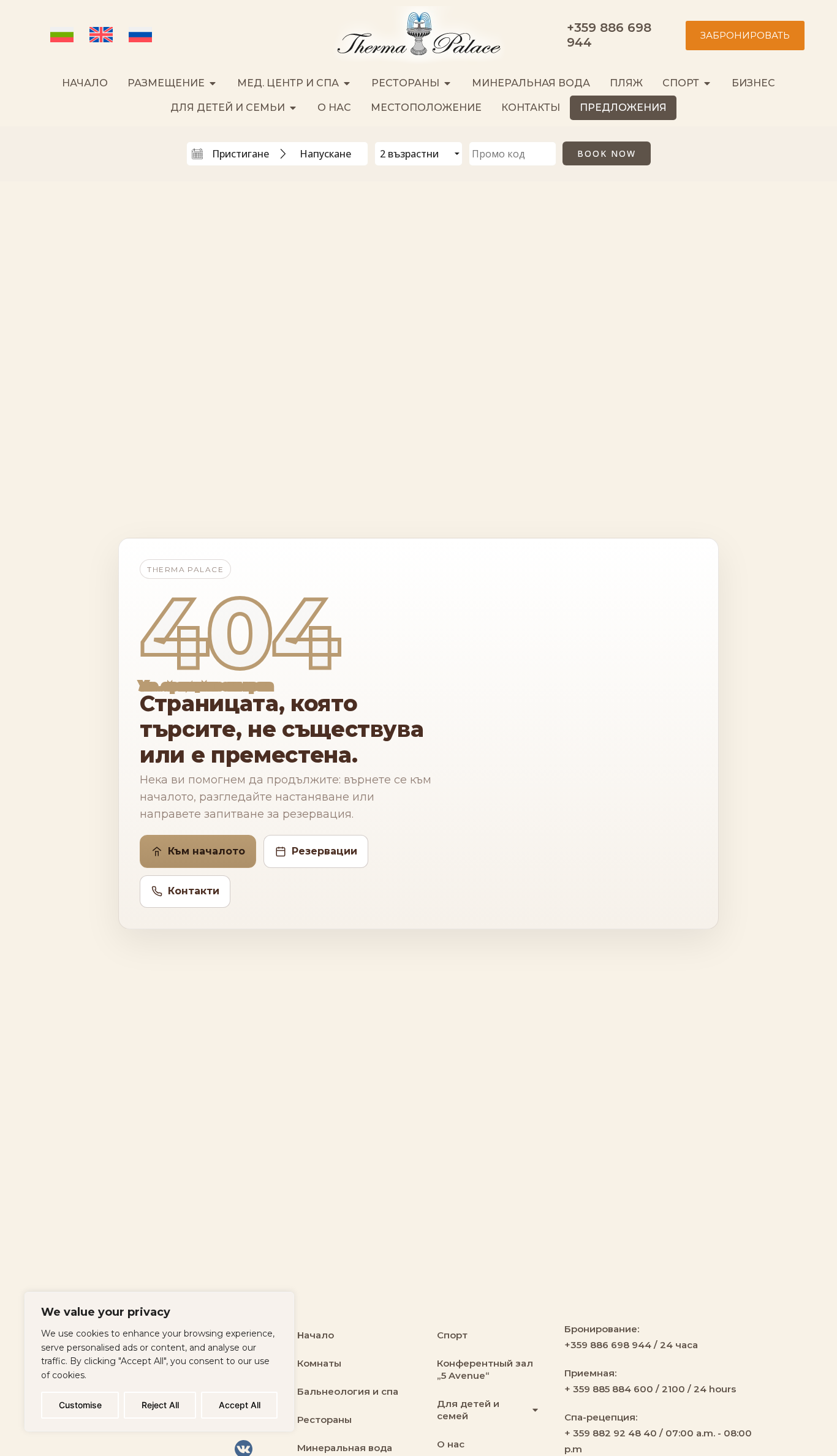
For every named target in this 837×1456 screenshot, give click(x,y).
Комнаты (319, 1363)
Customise (80, 1405)
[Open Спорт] (707, 83)
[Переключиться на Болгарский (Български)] (63, 35)
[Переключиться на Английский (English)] (103, 35)
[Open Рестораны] (447, 83)
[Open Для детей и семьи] (293, 107)
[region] (159, 1361)
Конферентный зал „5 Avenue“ (485, 1369)
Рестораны (324, 1419)
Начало (315, 1335)
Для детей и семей (468, 1410)
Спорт (452, 1335)
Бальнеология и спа (347, 1391)
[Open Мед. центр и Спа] (347, 83)
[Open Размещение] (213, 83)
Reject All (160, 1405)
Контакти (193, 891)
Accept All (239, 1405)
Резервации (324, 851)
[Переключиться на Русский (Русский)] (142, 35)
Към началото (206, 851)
